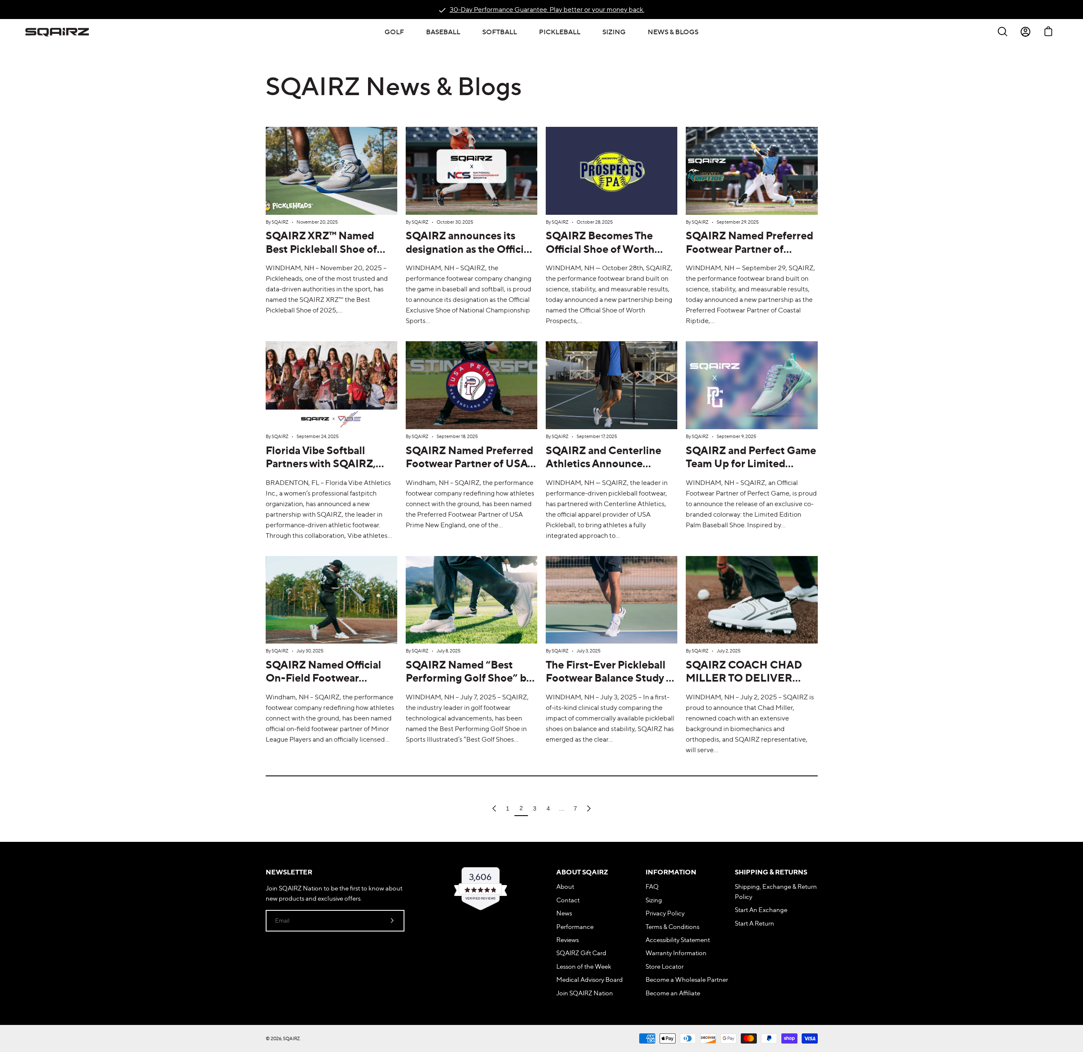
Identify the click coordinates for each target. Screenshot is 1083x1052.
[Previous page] (494, 808)
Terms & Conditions (672, 927)
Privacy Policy (665, 913)
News (564, 913)
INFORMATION (671, 872)
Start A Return (754, 923)
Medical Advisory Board (589, 979)
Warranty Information (676, 953)
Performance (575, 927)
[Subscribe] (392, 920)
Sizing (654, 900)
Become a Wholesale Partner (687, 979)
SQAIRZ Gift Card (581, 953)
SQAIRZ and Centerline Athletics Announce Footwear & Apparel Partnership (603, 470)
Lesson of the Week (583, 966)
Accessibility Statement (678, 940)
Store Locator (665, 966)
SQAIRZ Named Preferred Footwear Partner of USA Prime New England (469, 464)
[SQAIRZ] (57, 31)
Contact (568, 900)
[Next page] (589, 808)
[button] (394, 31)
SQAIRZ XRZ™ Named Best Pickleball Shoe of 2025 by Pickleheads (321, 249)
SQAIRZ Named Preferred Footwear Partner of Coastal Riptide (749, 249)
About (565, 886)
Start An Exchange (761, 910)
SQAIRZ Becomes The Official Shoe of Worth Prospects (600, 249)
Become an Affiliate (673, 993)
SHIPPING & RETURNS (771, 872)
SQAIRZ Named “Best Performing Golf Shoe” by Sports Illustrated (468, 678)
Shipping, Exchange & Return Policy (776, 891)
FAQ (652, 886)
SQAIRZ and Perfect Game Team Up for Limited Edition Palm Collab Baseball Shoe (751, 470)
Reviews (567, 940)
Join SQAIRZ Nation (584, 993)
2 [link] (521, 808)
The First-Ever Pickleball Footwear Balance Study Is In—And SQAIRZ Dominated (610, 685)
